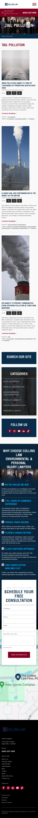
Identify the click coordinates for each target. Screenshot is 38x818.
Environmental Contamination (17, 224)
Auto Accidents (11, 382)
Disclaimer (5, 797)
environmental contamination (24, 338)
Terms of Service (7, 802)
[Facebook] (14, 93)
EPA (9, 337)
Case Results (6, 766)
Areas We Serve (7, 776)
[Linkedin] (19, 93)
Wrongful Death (12, 411)
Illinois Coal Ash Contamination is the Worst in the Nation (19, 194)
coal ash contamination (20, 226)
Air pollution (11, 117)
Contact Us (5, 778)
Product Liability (12, 400)
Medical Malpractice (13, 387)
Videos (4, 771)
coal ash (9, 226)
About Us (5, 759)
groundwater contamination (19, 228)
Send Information (19, 655)
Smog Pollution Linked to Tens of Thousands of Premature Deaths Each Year (18, 85)
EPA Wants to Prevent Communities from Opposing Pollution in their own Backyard (19, 305)
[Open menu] (34, 4)
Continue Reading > (9, 113)
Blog (3, 768)
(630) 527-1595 (8, 751)
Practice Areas (7, 761)
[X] (8, 93)
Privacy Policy (6, 795)
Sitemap (4, 800)
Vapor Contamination (14, 405)
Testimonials (6, 764)
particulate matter (20, 118)
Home (3, 36)
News (3, 773)
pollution (31, 118)
